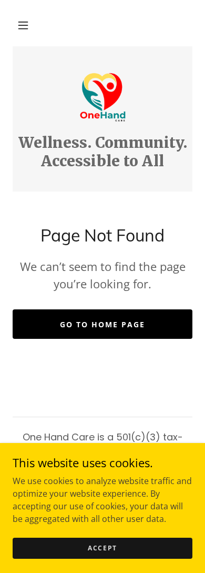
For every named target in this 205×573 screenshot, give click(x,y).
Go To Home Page (102, 324)
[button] (23, 25)
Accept (102, 548)
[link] (102, 96)
